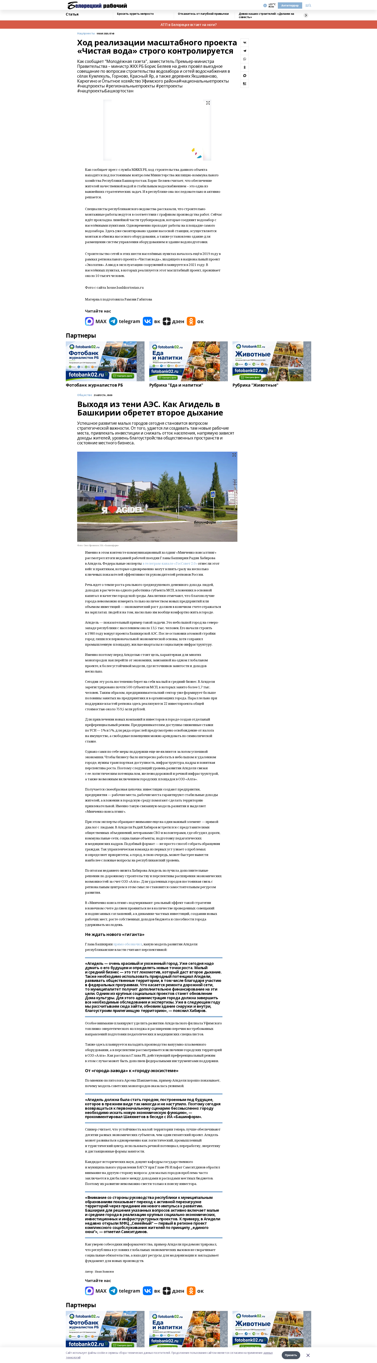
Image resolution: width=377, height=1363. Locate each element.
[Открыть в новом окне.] (96, 321)
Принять (291, 1355)
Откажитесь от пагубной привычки (203, 14)
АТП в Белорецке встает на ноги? (189, 24)
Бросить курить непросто (135, 14)
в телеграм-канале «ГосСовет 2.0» (170, 563)
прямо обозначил (127, 944)
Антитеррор (290, 5)
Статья (72, 14)
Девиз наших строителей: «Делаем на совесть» (266, 15)
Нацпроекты (86, 33)
